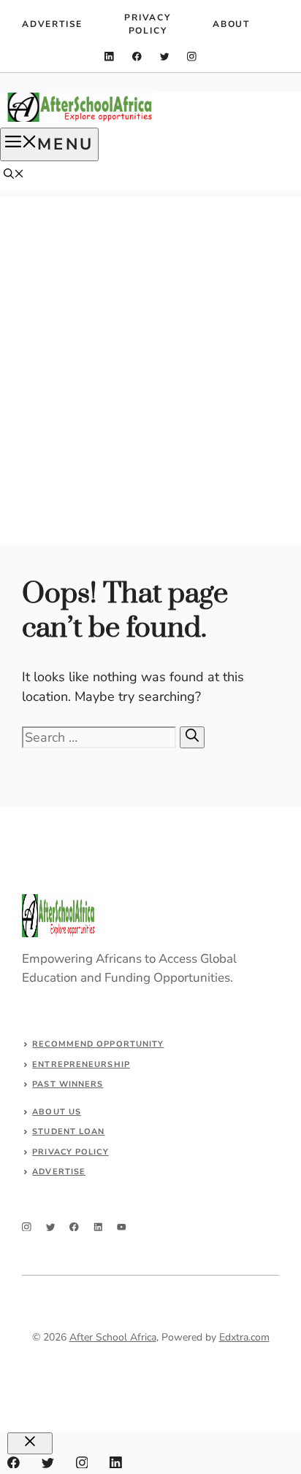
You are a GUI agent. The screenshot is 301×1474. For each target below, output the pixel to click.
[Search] (192, 737)
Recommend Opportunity (98, 1044)
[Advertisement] (150, 348)
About (231, 24)
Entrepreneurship (81, 1064)
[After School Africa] (80, 118)
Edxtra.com (244, 1337)
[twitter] (164, 56)
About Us (56, 1111)
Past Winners (67, 1084)
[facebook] (137, 56)
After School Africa (112, 1337)
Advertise (52, 24)
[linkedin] (109, 56)
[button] (14, 175)
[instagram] (192, 56)
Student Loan (68, 1131)
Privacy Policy (147, 24)
